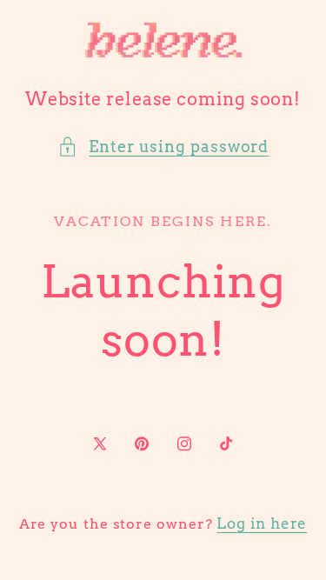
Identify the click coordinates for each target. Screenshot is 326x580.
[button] (163, 146)
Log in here (261, 523)
